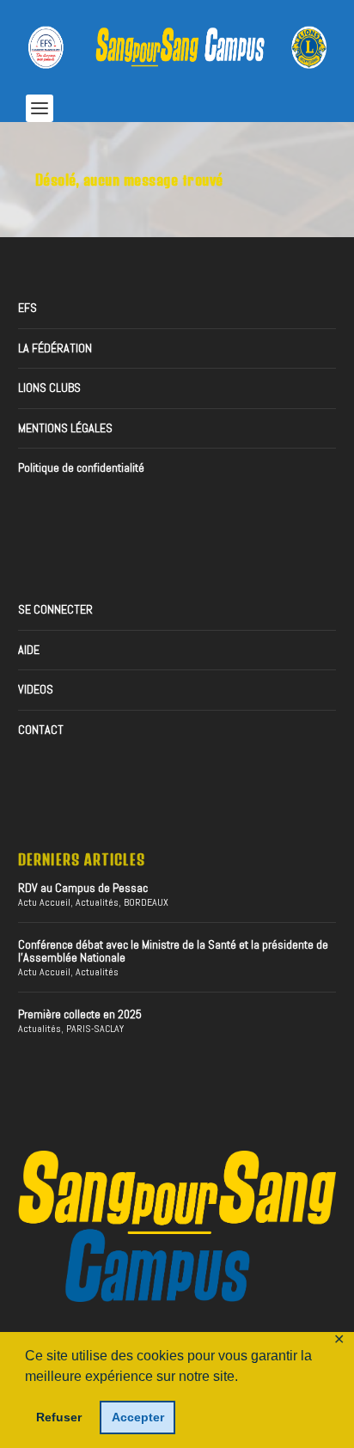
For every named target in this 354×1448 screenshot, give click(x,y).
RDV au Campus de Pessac (83, 887)
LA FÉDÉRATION (55, 348)
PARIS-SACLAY (95, 1029)
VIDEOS (35, 689)
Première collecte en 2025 (80, 1014)
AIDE (29, 649)
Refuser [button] (59, 1417)
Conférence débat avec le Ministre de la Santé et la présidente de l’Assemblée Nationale (173, 951)
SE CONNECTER (55, 609)
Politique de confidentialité (81, 467)
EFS (27, 307)
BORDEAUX (146, 902)
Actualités (97, 902)
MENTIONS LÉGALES (65, 428)
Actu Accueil (44, 902)
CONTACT (41, 729)
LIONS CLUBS (49, 387)
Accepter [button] (138, 1417)
